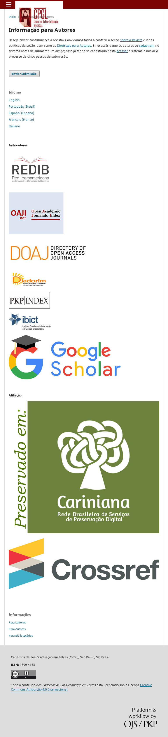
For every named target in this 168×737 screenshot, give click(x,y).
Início (12, 17)
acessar (122, 51)
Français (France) (21, 119)
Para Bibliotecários (21, 636)
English (14, 100)
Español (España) (21, 113)
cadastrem (146, 45)
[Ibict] (30, 329)
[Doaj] (48, 264)
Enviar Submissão (24, 74)
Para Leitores (17, 622)
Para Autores (17, 629)
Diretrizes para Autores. (74, 45)
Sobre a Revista (131, 40)
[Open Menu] (8, 4)
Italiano (14, 126)
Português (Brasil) (22, 106)
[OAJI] (36, 233)
